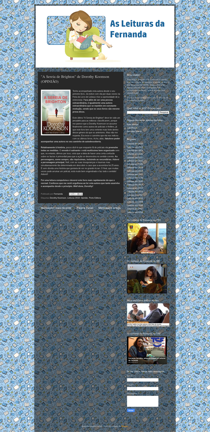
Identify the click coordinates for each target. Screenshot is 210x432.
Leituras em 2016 (135, 178)
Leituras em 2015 (135, 181)
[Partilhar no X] (75, 194)
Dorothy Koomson (58, 198)
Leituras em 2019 (135, 167)
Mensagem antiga (109, 207)
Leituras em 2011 (135, 195)
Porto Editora (95, 198)
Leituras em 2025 (135, 147)
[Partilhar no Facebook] (78, 194)
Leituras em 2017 (135, 174)
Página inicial (85, 207)
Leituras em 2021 (135, 161)
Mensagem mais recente (56, 207)
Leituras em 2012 (135, 192)
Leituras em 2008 (135, 205)
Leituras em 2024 (135, 150)
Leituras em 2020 (135, 164)
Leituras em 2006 (135, 212)
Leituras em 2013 (135, 188)
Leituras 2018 (73, 198)
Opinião (84, 198)
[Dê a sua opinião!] (73, 194)
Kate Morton (132, 124)
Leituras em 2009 (135, 202)
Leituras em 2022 (135, 157)
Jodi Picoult (132, 128)
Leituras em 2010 (135, 198)
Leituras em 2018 (135, 171)
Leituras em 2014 (135, 185)
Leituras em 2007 (135, 209)
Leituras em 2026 (135, 144)
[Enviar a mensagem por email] (70, 194)
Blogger (124, 426)
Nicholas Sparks (134, 131)
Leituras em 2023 (135, 154)
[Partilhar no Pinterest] (81, 194)
